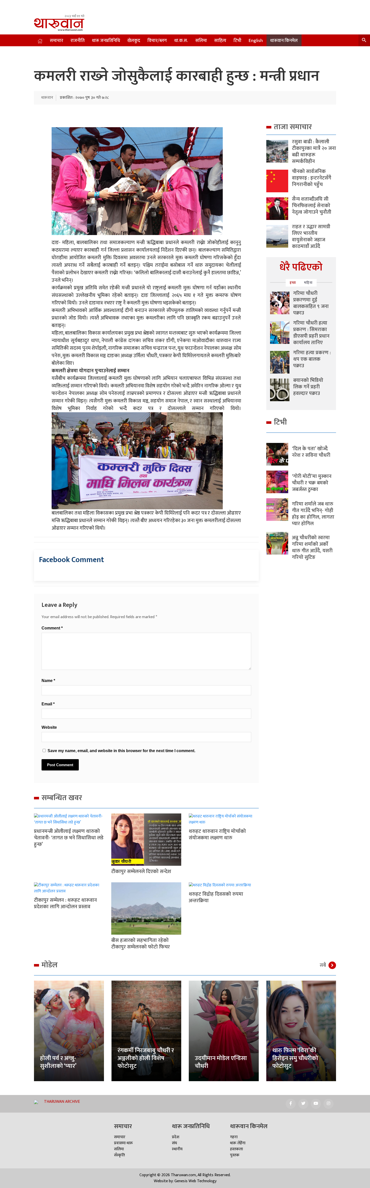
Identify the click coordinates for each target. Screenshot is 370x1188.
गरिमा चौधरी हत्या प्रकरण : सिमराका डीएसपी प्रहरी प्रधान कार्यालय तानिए (311, 333)
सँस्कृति (119, 1155)
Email (48, 704)
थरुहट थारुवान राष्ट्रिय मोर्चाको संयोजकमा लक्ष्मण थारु (217, 834)
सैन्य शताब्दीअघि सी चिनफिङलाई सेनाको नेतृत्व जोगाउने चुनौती (311, 205)
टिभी (237, 40)
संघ (174, 1143)
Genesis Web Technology (195, 1181)
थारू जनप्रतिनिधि (106, 40)
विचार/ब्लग (157, 40)
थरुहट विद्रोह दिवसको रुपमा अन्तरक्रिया (216, 897)
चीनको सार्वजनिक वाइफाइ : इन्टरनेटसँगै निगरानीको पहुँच (311, 178)
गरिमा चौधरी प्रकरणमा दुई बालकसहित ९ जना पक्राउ (311, 303)
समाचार (56, 40)
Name (48, 680)
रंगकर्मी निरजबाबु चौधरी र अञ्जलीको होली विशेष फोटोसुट (146, 1058)
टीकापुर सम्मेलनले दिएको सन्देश (141, 871)
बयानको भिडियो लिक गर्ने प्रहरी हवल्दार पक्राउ (308, 387)
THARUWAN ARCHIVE (62, 1101)
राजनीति (77, 40)
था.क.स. (181, 40)
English (256, 40)
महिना (308, 283)
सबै (323, 965)
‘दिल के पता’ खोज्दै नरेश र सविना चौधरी (311, 452)
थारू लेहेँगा (237, 1143)
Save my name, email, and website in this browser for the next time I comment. (121, 751)
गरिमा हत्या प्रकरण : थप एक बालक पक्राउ (312, 359)
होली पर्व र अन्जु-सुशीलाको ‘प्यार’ (58, 1062)
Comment (52, 628)
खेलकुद (133, 40)
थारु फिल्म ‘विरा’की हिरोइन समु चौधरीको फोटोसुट (295, 1058)
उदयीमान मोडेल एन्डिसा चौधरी (221, 1062)
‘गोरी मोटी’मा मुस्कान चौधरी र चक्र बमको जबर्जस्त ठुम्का (311, 483)
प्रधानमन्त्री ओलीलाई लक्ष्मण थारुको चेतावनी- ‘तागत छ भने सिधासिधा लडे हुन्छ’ (68, 838)
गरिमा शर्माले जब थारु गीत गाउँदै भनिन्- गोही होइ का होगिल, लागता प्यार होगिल (313, 514)
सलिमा (201, 40)
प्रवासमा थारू (123, 1143)
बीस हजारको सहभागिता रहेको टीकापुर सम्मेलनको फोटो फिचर (140, 943)
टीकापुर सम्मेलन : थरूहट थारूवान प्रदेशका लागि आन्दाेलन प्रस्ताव (65, 903)
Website (49, 727)
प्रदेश (175, 1137)
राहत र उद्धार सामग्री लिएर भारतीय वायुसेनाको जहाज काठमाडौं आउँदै (311, 236)
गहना (234, 1137)
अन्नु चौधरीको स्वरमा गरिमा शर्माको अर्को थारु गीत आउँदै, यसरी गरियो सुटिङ (312, 547)
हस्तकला (236, 1149)
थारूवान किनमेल (284, 40)
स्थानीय (177, 1149)
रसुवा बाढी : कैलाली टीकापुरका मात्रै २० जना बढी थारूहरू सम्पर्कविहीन (314, 152)
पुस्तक (234, 1155)
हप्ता (293, 283)
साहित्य (220, 40)
